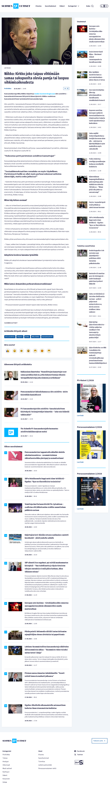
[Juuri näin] (7, 350)
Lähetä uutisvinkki (45, 765)
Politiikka (7, 89)
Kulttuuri (6, 772)
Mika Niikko (36, 337)
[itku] (21, 350)
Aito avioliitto (10, 337)
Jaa (65, 88)
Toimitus (41, 761)
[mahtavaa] (35, 350)
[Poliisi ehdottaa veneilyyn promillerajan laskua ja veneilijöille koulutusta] (82, 165)
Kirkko (27, 337)
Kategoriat (72, 6)
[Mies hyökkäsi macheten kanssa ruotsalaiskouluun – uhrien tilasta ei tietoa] (82, 78)
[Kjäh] (49, 350)
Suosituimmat (50, 6)
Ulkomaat (6, 765)
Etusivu (38, 6)
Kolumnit (6, 779)
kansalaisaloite (47, 337)
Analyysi (6, 761)
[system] (104, 6)
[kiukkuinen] (28, 350)
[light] (106, 6)
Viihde (5, 782)
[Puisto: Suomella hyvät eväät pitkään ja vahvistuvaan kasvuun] (82, 207)
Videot (62, 6)
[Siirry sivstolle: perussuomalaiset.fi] (90, 762)
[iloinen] (14, 350)
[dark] (102, 6)
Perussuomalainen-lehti (47, 768)
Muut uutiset (7, 768)
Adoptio (20, 337)
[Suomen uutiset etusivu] (10, 6)
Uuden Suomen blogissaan (44, 94)
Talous (5, 758)
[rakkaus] (42, 350)
